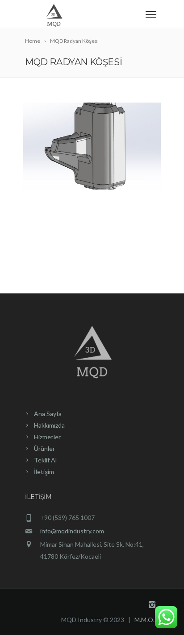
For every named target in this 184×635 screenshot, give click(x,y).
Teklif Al (45, 460)
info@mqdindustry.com (72, 531)
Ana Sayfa (48, 413)
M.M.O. (144, 619)
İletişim (44, 471)
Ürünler (44, 448)
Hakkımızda (49, 425)
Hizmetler (47, 437)
